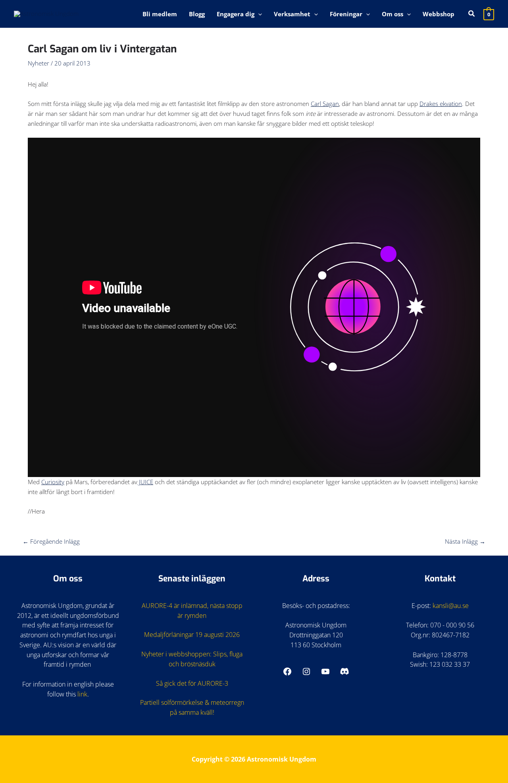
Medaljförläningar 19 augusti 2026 (192, 634)
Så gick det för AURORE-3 (192, 683)
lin (80, 694)
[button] (258, 14)
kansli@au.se (451, 605)
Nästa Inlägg (465, 541)
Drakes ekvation (440, 104)
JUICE (145, 482)
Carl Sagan (325, 104)
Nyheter (38, 63)
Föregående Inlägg (51, 541)
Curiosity (52, 482)
